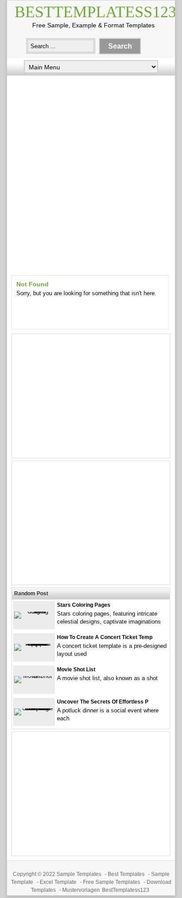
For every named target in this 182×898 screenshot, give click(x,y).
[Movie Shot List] (34, 676)
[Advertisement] (91, 173)
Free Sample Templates (111, 882)
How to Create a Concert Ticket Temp (104, 637)
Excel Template (58, 882)
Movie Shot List (76, 669)
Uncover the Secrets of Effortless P (102, 702)
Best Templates (126, 874)
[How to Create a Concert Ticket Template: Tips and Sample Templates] (34, 643)
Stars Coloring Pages (83, 605)
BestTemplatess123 (95, 12)
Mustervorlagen (81, 890)
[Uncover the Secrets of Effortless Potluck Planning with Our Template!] (34, 708)
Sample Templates (79, 874)
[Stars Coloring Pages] (34, 611)
